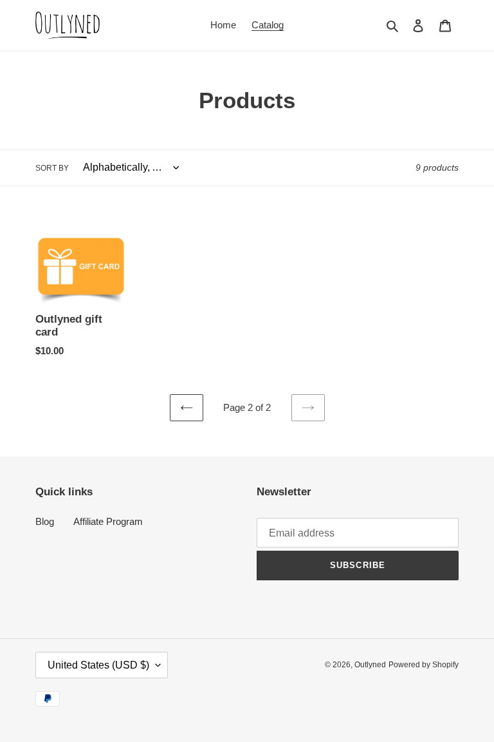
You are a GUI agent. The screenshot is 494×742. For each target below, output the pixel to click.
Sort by (52, 168)
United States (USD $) (98, 665)
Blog (44, 521)
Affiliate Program (108, 521)
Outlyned (370, 664)
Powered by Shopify (424, 664)
